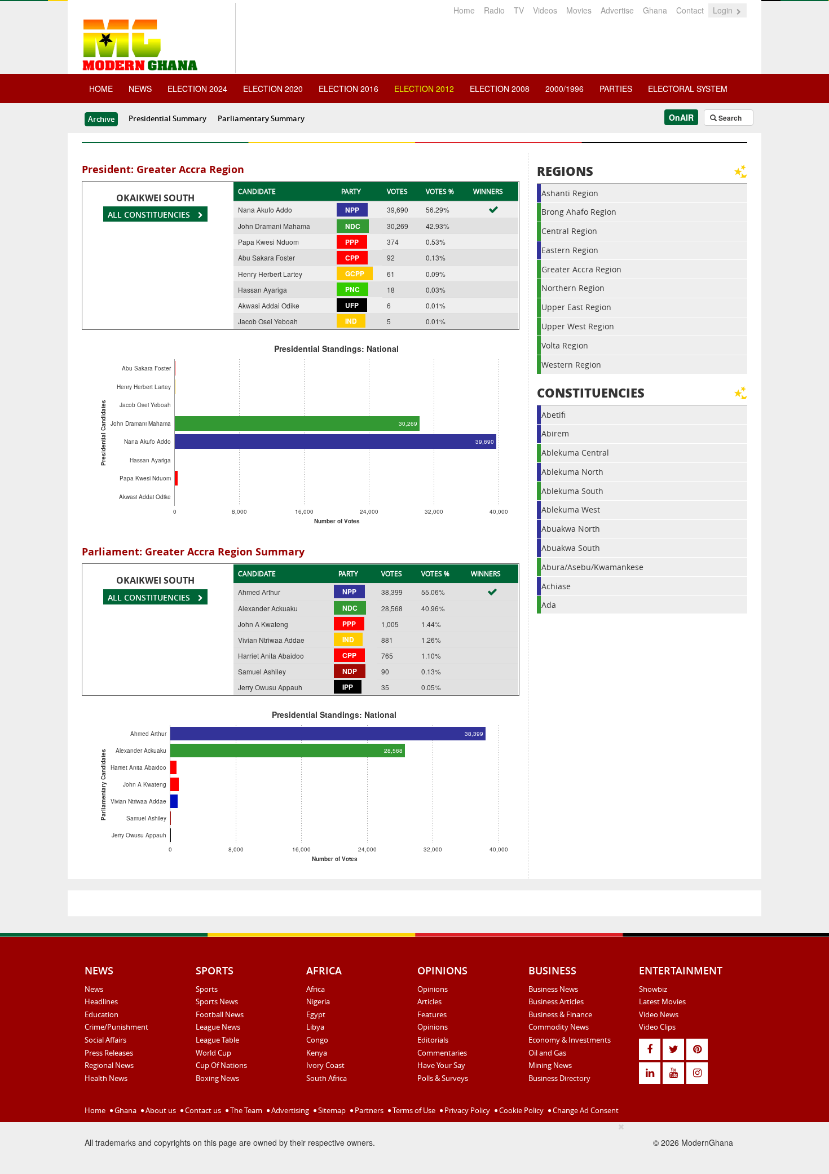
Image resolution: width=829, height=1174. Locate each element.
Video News (658, 1014)
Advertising (289, 1110)
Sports (207, 989)
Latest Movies (662, 1001)
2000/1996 (564, 88)
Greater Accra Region (581, 269)
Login (724, 10)
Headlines (101, 1001)
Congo (317, 1040)
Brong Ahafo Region (578, 211)
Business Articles (556, 1001)
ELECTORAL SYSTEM (687, 88)
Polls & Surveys (442, 1078)
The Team (245, 1110)
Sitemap (331, 1110)
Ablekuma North (572, 471)
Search (729, 118)
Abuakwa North (570, 528)
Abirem (555, 433)
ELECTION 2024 (197, 88)
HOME (101, 88)
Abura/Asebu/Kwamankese (592, 567)
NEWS (140, 88)
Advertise (617, 10)
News (94, 989)
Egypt (315, 1014)
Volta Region (564, 345)
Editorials (432, 1040)
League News (218, 1027)
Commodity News (558, 1027)
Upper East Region (576, 307)
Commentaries (442, 1053)
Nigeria (318, 1001)
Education (101, 1014)
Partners (368, 1110)
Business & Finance (560, 1014)
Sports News (217, 1001)
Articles (429, 1001)
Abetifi (553, 414)
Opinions (432, 989)
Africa (315, 989)
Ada (548, 604)
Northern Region (573, 288)
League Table (217, 1040)
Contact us (202, 1110)
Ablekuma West (570, 509)
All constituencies (150, 214)
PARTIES (615, 88)
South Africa (326, 1078)
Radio (494, 10)
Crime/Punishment (116, 1027)
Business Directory (559, 1078)
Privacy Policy (466, 1110)
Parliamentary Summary (261, 118)
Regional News (109, 1065)
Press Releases (109, 1053)
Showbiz (653, 989)
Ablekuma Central (575, 452)
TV (519, 10)
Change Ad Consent (585, 1110)
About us (160, 1110)
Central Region (569, 231)
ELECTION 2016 (348, 88)
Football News (220, 1014)
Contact (690, 10)
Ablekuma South (572, 491)
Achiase (556, 586)
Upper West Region (577, 326)
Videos (545, 10)
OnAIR (681, 117)
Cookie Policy (520, 1110)
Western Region (571, 364)
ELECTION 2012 (424, 88)
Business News (553, 989)
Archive (101, 119)
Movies (579, 10)
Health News (106, 1078)
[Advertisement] (410, 1146)
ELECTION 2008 (500, 88)
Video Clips (657, 1027)
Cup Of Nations (221, 1065)
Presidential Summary (167, 118)
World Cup (213, 1053)
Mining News (550, 1065)
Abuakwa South (570, 547)
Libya (315, 1027)
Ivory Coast (325, 1065)
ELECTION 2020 (273, 88)
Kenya (316, 1053)
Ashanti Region (569, 193)
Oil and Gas (547, 1053)
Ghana (655, 10)
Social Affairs (105, 1040)
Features (432, 1014)
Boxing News (217, 1078)
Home (464, 10)
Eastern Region (569, 250)
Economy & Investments (569, 1040)
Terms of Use (413, 1110)
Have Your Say (441, 1065)
